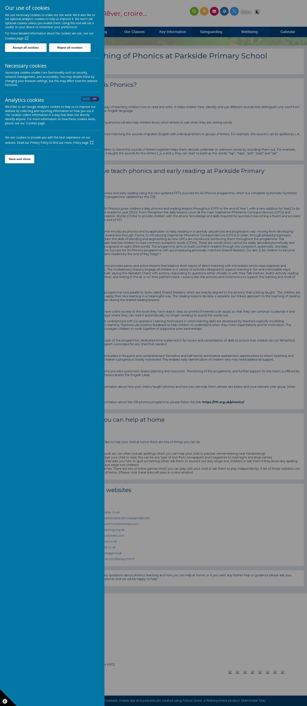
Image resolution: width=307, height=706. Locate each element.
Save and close (19, 159)
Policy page (81, 143)
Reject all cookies (69, 47)
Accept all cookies (26, 47)
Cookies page (14, 38)
